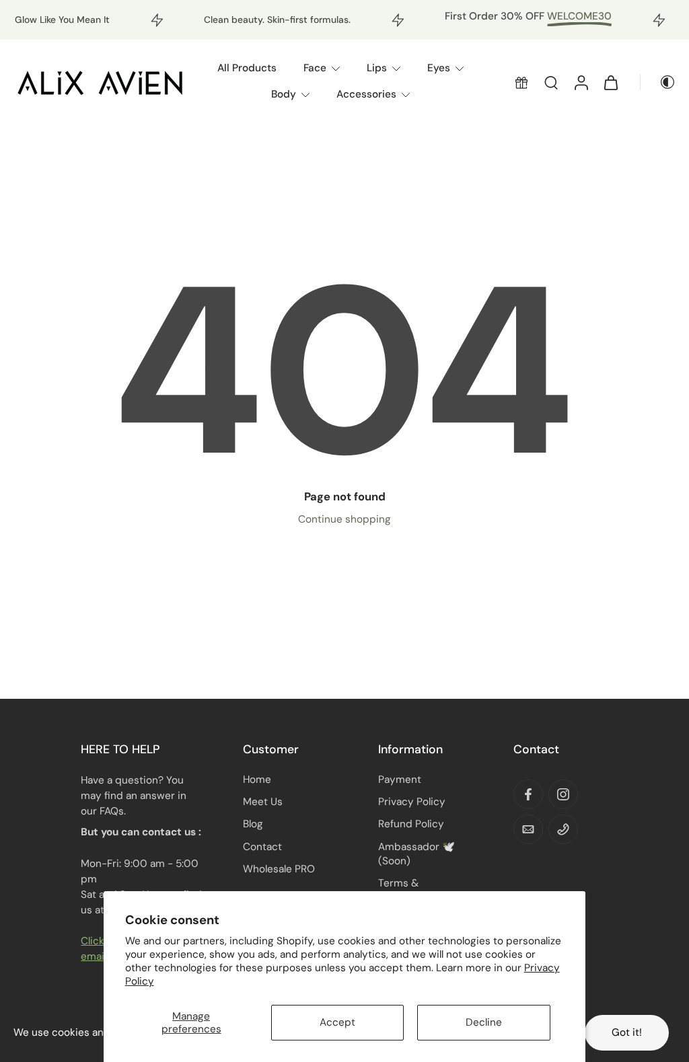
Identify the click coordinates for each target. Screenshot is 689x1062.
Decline (484, 1022)
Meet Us (263, 801)
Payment (399, 779)
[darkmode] (658, 82)
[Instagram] (563, 794)
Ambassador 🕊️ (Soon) (416, 854)
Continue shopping (344, 519)
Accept (337, 1022)
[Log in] (580, 82)
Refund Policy (411, 824)
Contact (262, 847)
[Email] (528, 829)
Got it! (627, 1032)
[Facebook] (528, 794)
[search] (551, 82)
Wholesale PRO (279, 869)
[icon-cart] (610, 82)
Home (257, 779)
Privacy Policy (411, 801)
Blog (253, 824)
